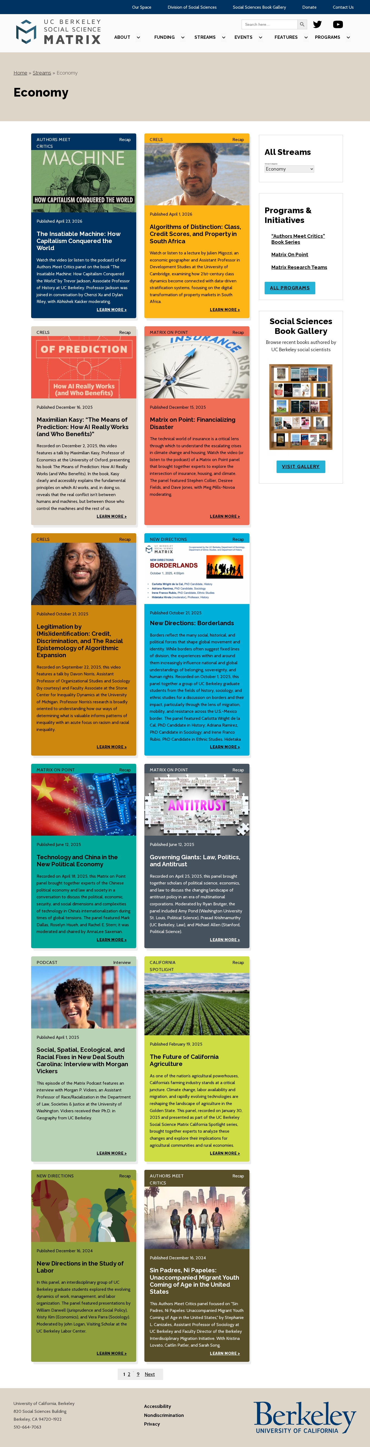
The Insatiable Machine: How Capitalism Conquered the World (78, 241)
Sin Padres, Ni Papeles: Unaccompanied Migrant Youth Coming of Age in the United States (194, 1281)
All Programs (290, 288)
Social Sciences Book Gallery (259, 7)
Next (150, 1374)
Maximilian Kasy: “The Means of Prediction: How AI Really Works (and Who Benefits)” (83, 426)
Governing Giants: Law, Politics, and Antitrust (195, 861)
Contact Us (343, 7)
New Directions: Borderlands (192, 623)
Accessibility (157, 1406)
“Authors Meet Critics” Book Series (298, 239)
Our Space (141, 7)
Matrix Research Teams (299, 267)
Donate (309, 7)
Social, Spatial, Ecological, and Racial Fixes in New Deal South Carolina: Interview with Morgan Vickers (82, 1060)
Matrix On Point (289, 254)
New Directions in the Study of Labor (80, 1267)
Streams (42, 73)
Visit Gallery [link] (301, 466)
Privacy (152, 1424)
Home (20, 73)
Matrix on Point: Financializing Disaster (192, 423)
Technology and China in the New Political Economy (77, 861)
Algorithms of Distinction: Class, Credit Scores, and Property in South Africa (195, 234)
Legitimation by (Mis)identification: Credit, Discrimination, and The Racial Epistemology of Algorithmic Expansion (80, 641)
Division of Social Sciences (192, 7)
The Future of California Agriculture (184, 1060)
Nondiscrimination (164, 1415)
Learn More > (112, 310)
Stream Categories (271, 164)
